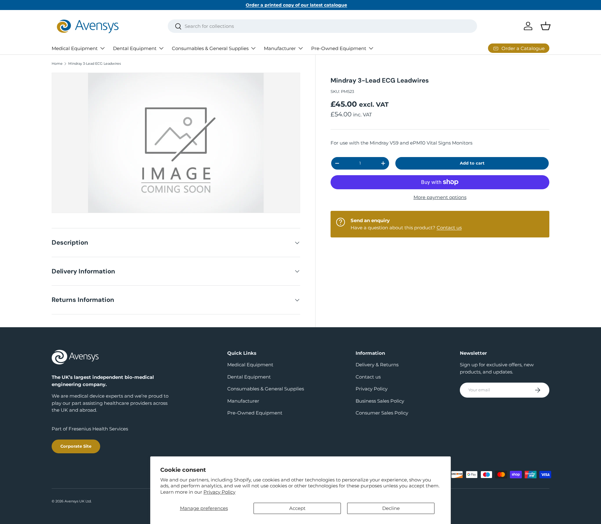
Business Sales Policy (380, 401)
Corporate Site (75, 446)
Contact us (449, 228)
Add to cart (472, 162)
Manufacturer (280, 48)
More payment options (440, 197)
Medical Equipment (75, 48)
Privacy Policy (219, 492)
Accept (297, 508)
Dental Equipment (135, 48)
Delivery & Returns (377, 365)
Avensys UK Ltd (77, 501)
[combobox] (322, 26)
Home (57, 63)
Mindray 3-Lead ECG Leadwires (94, 63)
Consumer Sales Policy (382, 413)
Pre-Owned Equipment (338, 48)
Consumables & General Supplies (210, 48)
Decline (391, 508)
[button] (545, 26)
